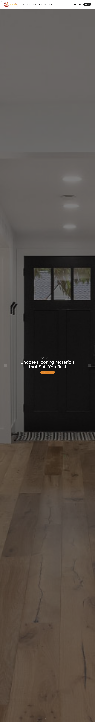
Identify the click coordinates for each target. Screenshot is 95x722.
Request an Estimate (47, 372)
